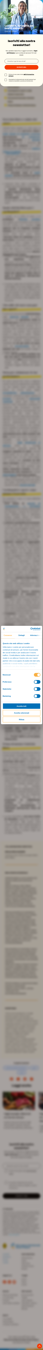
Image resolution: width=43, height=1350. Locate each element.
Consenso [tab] (8, 635)
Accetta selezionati (21, 713)
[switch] (37, 682)
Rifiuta (21, 719)
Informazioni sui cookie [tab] (36, 635)
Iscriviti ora (21, 67)
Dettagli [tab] (21, 635)
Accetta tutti (21, 706)
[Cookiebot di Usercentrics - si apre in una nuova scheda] (30, 628)
